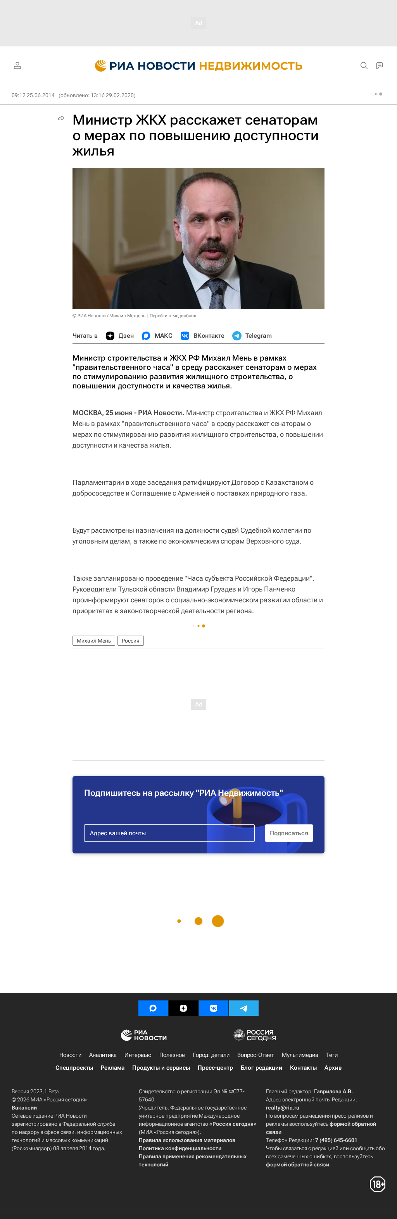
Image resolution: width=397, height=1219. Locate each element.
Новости (70, 1054)
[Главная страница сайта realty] (198, 65)
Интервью (138, 1054)
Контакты (303, 1067)
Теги (332, 1054)
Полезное (172, 1054)
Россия (131, 641)
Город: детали (211, 1054)
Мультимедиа (300, 1054)
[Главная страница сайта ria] (140, 65)
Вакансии (24, 1107)
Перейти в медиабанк (173, 315)
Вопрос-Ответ (255, 1054)
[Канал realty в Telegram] (244, 1008)
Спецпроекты (74, 1067)
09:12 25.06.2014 (33, 95)
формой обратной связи (297, 1164)
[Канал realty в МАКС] (153, 1008)
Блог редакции (261, 1067)
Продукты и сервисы (161, 1067)
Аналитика (103, 1054)
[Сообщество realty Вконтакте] (213, 1008)
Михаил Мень (94, 641)
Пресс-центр (215, 1067)
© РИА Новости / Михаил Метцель (108, 315)
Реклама (112, 1067)
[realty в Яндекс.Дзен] (183, 1008)
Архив (333, 1067)
